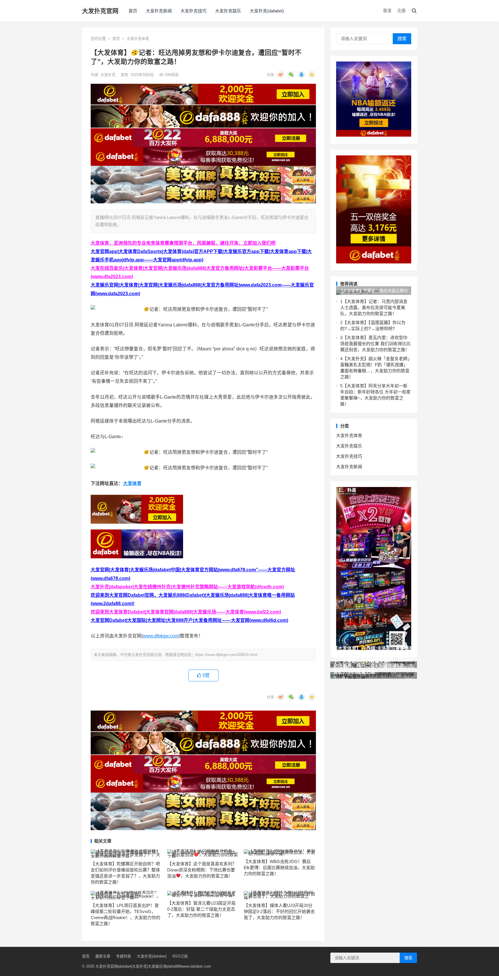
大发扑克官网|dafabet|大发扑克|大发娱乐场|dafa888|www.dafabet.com (153, 966)
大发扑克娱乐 (228, 10)
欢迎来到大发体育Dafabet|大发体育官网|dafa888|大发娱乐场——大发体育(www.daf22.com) (186, 611)
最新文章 (102, 956)
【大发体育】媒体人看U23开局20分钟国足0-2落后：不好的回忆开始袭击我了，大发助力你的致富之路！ (279, 911)
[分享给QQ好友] (301, 74)
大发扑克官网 (100, 11)
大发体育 (132, 483)
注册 (401, 10)
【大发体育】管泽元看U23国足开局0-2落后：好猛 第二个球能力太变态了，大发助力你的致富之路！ (201, 909)
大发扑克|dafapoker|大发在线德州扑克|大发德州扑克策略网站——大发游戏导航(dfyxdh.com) (187, 586)
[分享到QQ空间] (312, 74)
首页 (133, 10)
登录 (387, 10)
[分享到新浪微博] (281, 74)
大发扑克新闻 (159, 10)
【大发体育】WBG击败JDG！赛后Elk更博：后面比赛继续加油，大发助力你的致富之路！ (279, 867)
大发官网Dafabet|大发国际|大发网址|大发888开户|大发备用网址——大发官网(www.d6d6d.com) (189, 620)
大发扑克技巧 (193, 10)
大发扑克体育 (137, 38)
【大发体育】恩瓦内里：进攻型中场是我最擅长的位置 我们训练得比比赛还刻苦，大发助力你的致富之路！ (375, 343)
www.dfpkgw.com (160, 635)
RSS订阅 (180, 956)
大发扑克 (108, 74)
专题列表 (123, 956)
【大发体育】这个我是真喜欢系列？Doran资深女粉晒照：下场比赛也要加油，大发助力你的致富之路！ (202, 869)
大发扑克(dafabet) (267, 10)
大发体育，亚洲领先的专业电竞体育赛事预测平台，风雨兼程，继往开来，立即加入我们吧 (183, 243)
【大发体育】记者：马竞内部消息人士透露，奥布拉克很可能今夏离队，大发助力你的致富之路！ (373, 307)
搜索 (402, 38)
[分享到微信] (291, 74)
